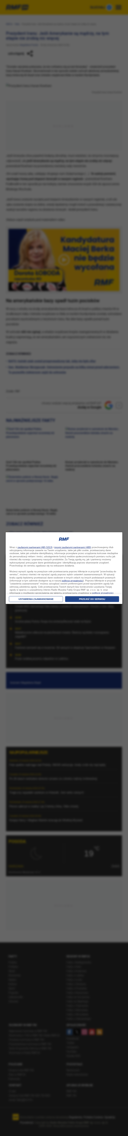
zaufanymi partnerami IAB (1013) (35, 547)
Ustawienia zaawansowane (36, 599)
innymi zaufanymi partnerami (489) (72, 547)
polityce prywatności (72, 580)
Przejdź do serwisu (92, 599)
